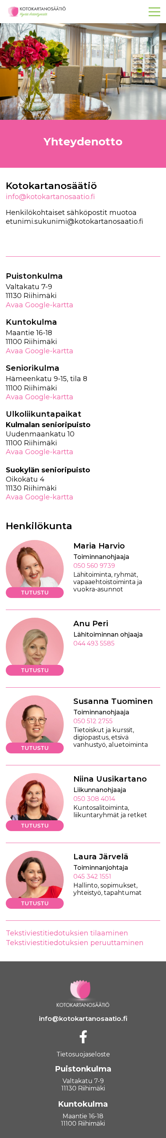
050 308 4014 (94, 798)
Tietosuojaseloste (83, 1054)
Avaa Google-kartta (39, 305)
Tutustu (35, 592)
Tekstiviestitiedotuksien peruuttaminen (75, 943)
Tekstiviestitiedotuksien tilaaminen (67, 933)
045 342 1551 (92, 876)
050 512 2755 (93, 721)
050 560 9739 (94, 565)
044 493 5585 (94, 643)
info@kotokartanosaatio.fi (50, 197)
